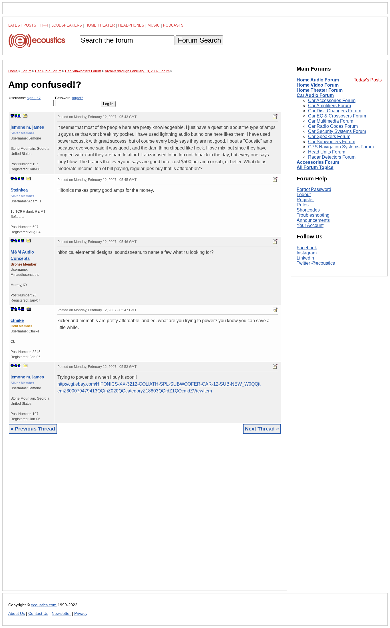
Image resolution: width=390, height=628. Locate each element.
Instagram (307, 252)
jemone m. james (27, 127)
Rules (303, 204)
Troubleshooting (313, 215)
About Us (16, 613)
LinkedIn (305, 258)
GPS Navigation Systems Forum (341, 146)
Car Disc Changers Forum (334, 110)
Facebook (307, 247)
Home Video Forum (318, 85)
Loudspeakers (66, 25)
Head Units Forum (326, 151)
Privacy (80, 613)
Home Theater (100, 25)
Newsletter (61, 613)
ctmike (17, 320)
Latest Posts (22, 25)
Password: (69, 98)
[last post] (19, 115)
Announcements (313, 220)
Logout (304, 194)
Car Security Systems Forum (337, 131)
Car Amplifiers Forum (329, 105)
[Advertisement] (144, 516)
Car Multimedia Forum (330, 121)
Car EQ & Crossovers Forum (337, 115)
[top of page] (12, 115)
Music (154, 25)
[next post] (15, 115)
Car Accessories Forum (331, 100)
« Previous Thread (33, 429)
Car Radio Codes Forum (333, 126)
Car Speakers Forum (329, 136)
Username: (25, 98)
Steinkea (19, 190)
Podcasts (173, 25)
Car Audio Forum (315, 95)
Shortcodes (308, 210)
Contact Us (38, 613)
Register (305, 199)
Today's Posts (368, 79)
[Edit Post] (275, 116)
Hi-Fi (44, 25)
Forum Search (199, 40)
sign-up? (34, 98)
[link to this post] (25, 115)
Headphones (131, 25)
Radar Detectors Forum (331, 157)
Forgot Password (314, 189)
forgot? (77, 98)
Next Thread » (262, 429)
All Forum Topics (315, 167)
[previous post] (15, 178)
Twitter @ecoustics (316, 263)
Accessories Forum (318, 162)
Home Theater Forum (320, 90)
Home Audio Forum (318, 79)
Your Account (310, 225)
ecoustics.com (44, 605)
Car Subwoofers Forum (331, 141)
